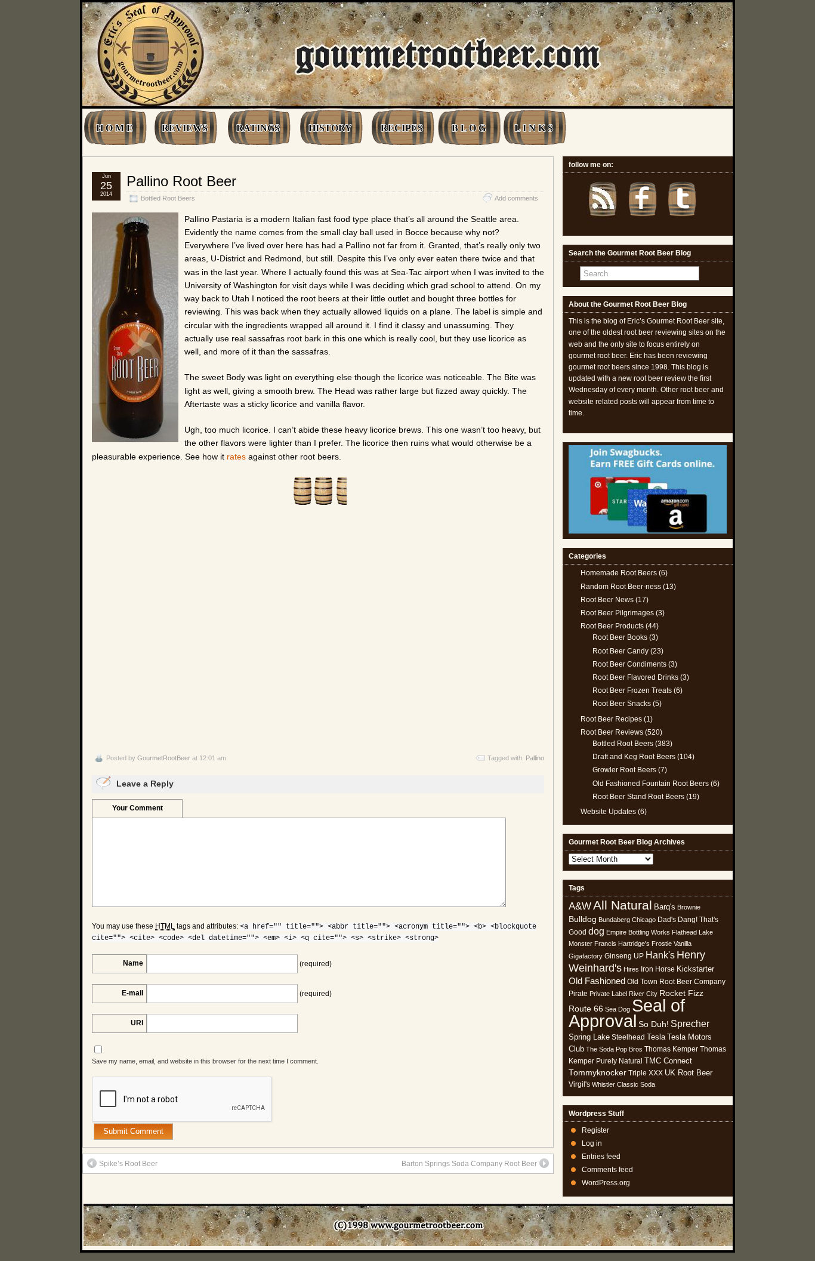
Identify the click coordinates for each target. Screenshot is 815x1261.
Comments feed (607, 1170)
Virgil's (579, 1084)
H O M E (114, 128)
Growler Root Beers (624, 770)
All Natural (622, 905)
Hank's (660, 955)
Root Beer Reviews (612, 732)
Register (595, 1130)
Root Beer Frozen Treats (632, 690)
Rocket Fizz (681, 993)
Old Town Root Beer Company (676, 982)
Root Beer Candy (620, 651)
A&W (580, 906)
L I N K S (533, 128)
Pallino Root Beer (181, 181)
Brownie (688, 907)
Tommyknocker (597, 1072)
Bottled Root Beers (168, 198)
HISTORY (330, 128)
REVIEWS (185, 128)
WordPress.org (606, 1183)
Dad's (666, 919)
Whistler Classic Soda (623, 1084)
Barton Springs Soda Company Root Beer (469, 1164)
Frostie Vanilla (671, 943)
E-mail (132, 993)
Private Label (608, 993)
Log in (592, 1143)
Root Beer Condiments (629, 664)
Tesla (656, 1036)
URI (137, 1023)
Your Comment (137, 808)
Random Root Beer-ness (621, 586)
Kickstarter (695, 968)
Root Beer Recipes (611, 719)
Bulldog (583, 919)
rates (236, 456)
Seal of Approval (627, 1013)
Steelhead (628, 1037)
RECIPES (402, 128)
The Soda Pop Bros (614, 1049)
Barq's (664, 906)
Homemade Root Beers (619, 573)
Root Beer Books (619, 637)
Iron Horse (658, 969)
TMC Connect (668, 1060)
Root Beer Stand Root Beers (638, 797)
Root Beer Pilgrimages (617, 613)
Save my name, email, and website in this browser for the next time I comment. (205, 1061)
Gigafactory (586, 956)
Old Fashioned (597, 981)
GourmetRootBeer (163, 757)
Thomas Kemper (671, 1049)
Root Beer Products (612, 626)
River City (643, 993)
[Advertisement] (318, 629)
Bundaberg (614, 919)
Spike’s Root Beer (128, 1164)
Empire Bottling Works (638, 932)
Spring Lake (589, 1036)
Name (133, 963)
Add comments (516, 198)
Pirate (578, 993)
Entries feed (601, 1156)
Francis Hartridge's (622, 943)
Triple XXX (645, 1073)
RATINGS (258, 128)
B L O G (469, 128)
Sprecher (690, 1024)
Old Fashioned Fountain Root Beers (650, 783)
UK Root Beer (688, 1072)
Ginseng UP (624, 956)
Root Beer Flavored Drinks (635, 677)
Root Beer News (607, 600)
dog (596, 931)
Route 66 (586, 1008)
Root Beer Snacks (621, 703)
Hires (631, 969)
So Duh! (653, 1024)
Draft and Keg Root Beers (633, 757)
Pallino (535, 757)
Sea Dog (617, 1009)
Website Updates (608, 811)
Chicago (644, 919)
